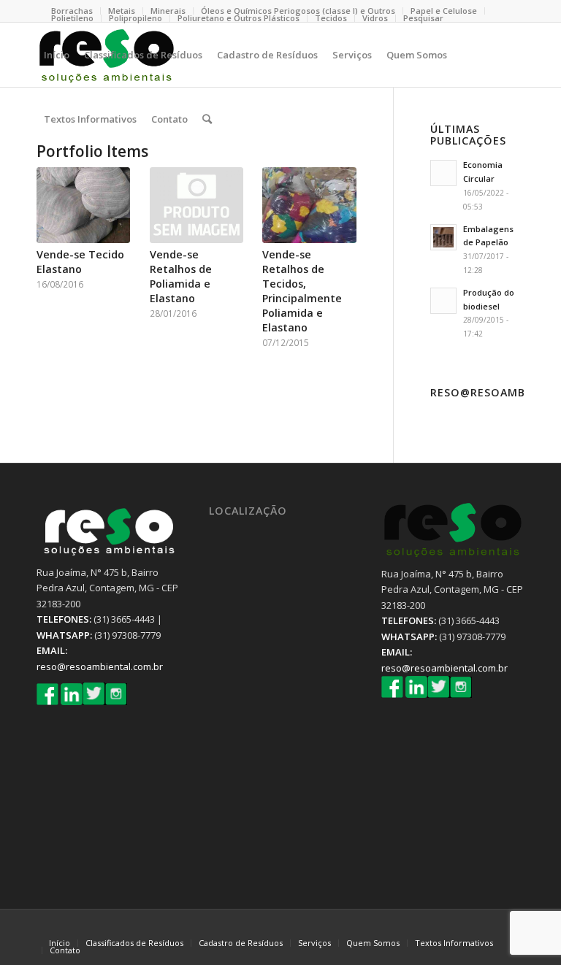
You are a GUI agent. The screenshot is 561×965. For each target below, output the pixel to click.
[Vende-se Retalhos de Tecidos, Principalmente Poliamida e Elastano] (309, 205)
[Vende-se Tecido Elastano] (83, 205)
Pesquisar (423, 17)
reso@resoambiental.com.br (100, 666)
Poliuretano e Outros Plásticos (238, 17)
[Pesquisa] (207, 119)
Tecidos (331, 17)
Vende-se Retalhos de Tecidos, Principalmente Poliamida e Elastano (302, 290)
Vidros (375, 17)
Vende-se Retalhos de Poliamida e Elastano (181, 276)
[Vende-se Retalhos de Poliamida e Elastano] (196, 205)
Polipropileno (135, 17)
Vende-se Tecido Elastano (80, 261)
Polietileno (72, 17)
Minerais (168, 10)
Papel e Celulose (444, 10)
